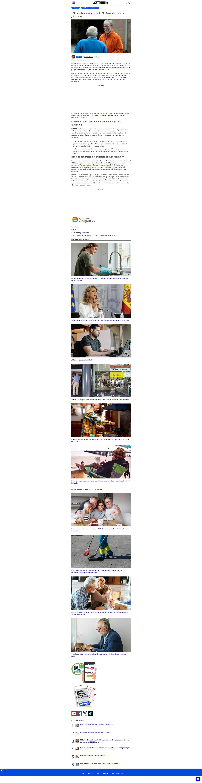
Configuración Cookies (117, 773)
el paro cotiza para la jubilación (105, 115)
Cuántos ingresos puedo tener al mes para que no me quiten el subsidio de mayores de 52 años (100, 440)
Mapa (83, 773)
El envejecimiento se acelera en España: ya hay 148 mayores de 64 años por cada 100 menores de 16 (99, 613)
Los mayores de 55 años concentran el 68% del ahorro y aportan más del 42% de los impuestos (100, 530)
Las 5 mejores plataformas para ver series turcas (96, 724)
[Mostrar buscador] (125, 3)
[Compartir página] (128, 3)
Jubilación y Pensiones (90, 8)
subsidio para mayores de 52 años (85, 63)
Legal (98, 773)
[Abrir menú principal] (73, 3)
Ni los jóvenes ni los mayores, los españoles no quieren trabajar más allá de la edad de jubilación (100, 482)
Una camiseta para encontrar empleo (92, 755)
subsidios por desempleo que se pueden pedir (114, 67)
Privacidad (105, 773)
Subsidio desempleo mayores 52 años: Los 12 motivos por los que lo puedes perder (100, 399)
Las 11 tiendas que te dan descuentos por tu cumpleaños (99, 763)
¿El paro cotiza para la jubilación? (82, 360)
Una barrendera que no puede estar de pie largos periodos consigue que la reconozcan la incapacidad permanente (96, 571)
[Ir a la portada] (100, 2)
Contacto (90, 773)
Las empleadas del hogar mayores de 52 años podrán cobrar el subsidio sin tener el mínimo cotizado (99, 279)
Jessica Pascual (88, 56)
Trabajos (76, 8)
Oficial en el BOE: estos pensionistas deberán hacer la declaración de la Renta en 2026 (99, 655)
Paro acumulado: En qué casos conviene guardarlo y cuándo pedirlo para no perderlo (105, 749)
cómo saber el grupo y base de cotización (98, 165)
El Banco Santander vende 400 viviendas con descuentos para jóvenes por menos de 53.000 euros (104, 741)
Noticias (76, 227)
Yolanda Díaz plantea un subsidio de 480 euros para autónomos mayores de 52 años (100, 320)
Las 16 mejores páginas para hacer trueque (95, 732)
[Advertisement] (101, 98)
